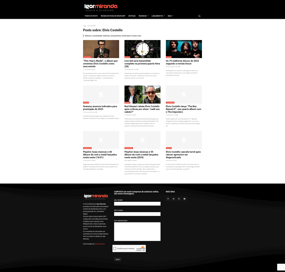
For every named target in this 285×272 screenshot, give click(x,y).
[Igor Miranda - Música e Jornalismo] (101, 7)
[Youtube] (184, 199)
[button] (199, 16)
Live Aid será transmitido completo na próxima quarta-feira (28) (142, 64)
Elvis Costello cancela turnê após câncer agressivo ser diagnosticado (183, 155)
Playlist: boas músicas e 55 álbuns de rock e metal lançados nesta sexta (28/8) (141, 155)
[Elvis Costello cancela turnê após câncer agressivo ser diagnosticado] (184, 140)
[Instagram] (173, 199)
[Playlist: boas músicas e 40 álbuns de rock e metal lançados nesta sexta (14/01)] (101, 140)
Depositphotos (100, 244)
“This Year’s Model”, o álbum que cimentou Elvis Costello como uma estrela (100, 64)
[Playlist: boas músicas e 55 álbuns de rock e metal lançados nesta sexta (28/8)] (142, 140)
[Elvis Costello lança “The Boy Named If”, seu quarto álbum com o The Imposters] (184, 95)
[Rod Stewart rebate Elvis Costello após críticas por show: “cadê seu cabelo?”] (142, 95)
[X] (179, 199)
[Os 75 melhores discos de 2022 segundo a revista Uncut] (184, 49)
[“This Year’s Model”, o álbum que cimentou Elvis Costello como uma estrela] (101, 49)
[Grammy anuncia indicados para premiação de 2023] (101, 95)
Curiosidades (87, 57)
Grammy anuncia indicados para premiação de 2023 (100, 107)
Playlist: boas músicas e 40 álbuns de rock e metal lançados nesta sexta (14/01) (100, 155)
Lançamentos (170, 102)
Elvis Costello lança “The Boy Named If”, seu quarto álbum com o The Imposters (183, 109)
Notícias (127, 57)
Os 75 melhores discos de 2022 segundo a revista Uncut (182, 62)
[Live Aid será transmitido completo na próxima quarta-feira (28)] (142, 49)
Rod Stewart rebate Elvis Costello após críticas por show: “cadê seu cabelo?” (142, 109)
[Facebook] (168, 199)
